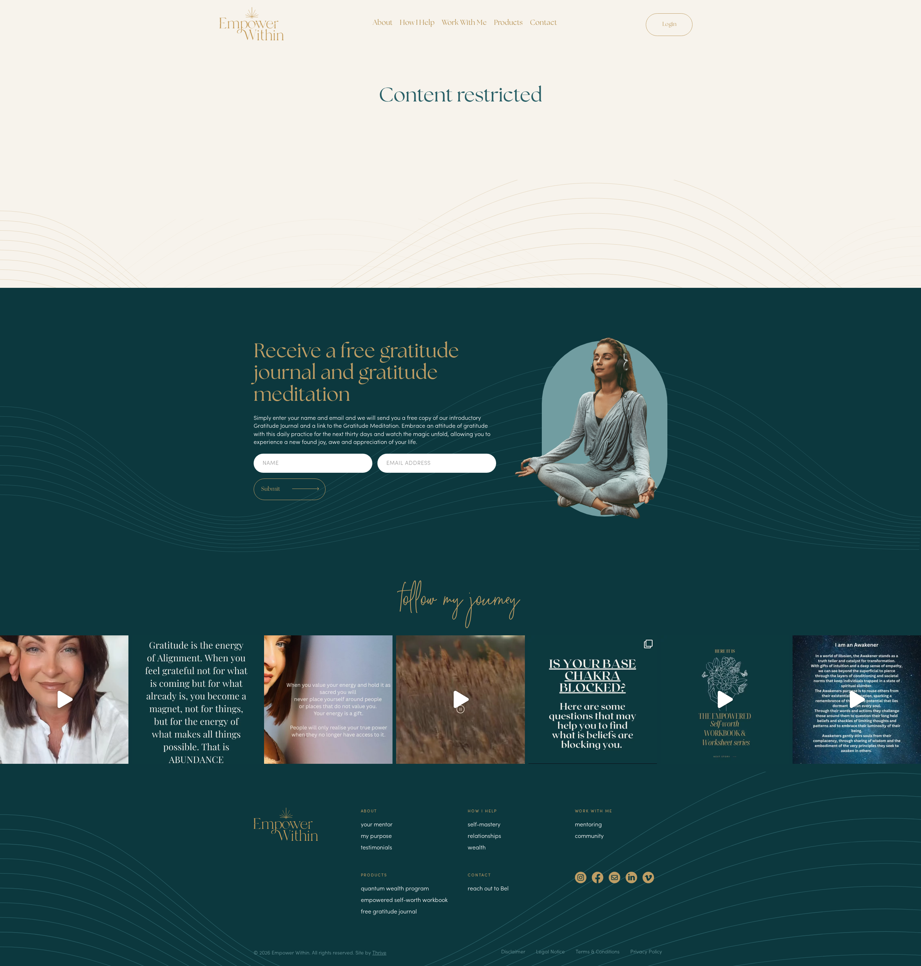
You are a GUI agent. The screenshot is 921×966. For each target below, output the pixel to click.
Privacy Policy (646, 951)
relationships (484, 835)
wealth (477, 847)
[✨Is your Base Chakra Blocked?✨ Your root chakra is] (592, 699)
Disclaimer (513, 951)
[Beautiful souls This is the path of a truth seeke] (460, 699)
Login (669, 24)
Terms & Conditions (598, 951)
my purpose (376, 835)
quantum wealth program (395, 888)
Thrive (379, 952)
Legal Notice (550, 951)
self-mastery (484, 824)
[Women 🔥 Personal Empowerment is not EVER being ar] (328, 699)
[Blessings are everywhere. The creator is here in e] (64, 699)
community (589, 835)
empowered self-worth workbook (404, 899)
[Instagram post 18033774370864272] (857, 699)
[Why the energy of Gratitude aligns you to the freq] (196, 699)
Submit (270, 489)
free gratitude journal (389, 911)
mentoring (588, 824)
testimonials (376, 847)
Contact (543, 23)
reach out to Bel (488, 888)
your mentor (377, 824)
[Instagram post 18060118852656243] (725, 699)
